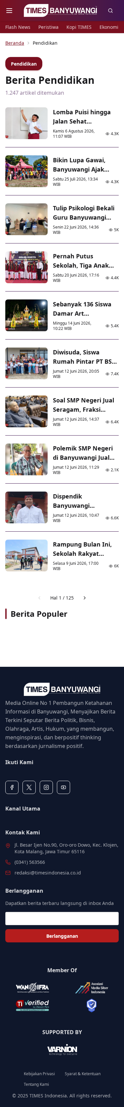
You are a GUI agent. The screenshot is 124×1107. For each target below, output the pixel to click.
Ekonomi (109, 27)
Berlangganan (62, 936)
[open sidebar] (9, 10)
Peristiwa (48, 27)
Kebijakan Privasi (39, 1074)
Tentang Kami (36, 1084)
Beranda (14, 43)
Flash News (17, 27)
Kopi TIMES (79, 27)
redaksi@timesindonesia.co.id (48, 873)
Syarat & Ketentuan (83, 1074)
